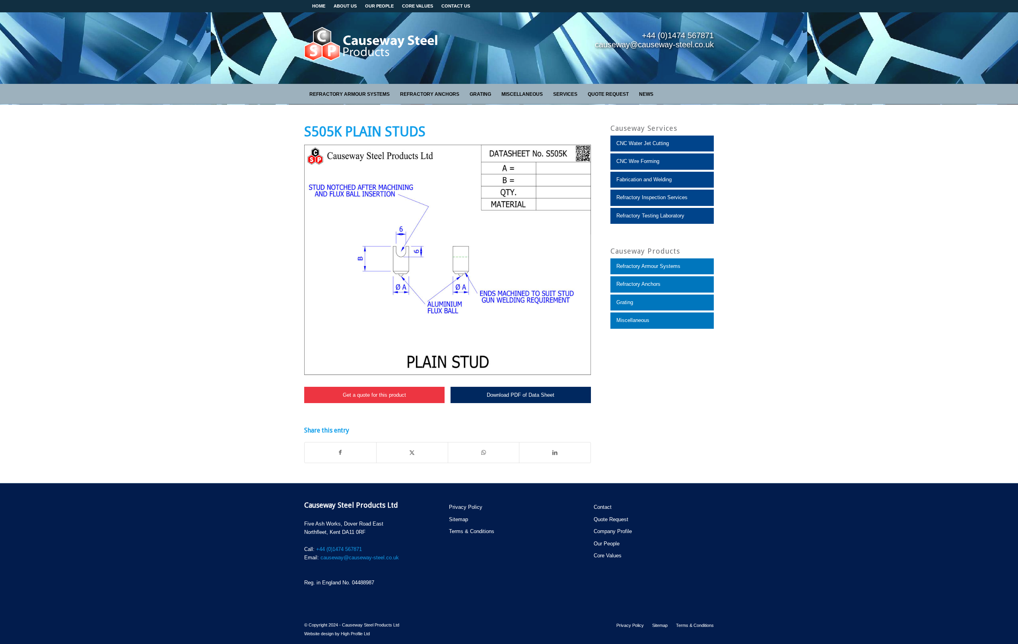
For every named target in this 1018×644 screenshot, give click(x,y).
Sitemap (458, 519)
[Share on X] (412, 452)
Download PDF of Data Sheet (520, 395)
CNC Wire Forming (637, 161)
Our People (379, 6)
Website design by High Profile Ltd (337, 633)
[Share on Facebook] (340, 452)
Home (318, 6)
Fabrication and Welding (644, 179)
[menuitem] (349, 94)
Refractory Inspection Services (652, 197)
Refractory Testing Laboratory (650, 216)
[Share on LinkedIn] (555, 452)
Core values (417, 6)
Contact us (455, 6)
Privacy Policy (465, 507)
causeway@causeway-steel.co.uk (360, 558)
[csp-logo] (371, 48)
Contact (603, 507)
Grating (624, 302)
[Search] (709, 94)
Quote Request (611, 519)
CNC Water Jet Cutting (642, 143)
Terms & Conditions (471, 531)
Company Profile (613, 531)
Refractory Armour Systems (648, 266)
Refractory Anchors (638, 284)
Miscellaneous (632, 320)
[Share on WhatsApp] (483, 452)
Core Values (608, 556)
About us (345, 6)
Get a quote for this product (374, 395)
